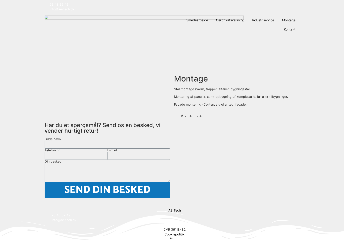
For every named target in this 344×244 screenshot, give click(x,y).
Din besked (53, 161)
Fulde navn (53, 139)
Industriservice (263, 20)
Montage (288, 20)
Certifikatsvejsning (230, 20)
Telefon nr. (52, 150)
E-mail (112, 150)
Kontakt (289, 29)
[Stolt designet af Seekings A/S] (172, 238)
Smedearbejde (197, 20)
